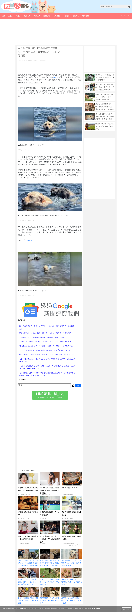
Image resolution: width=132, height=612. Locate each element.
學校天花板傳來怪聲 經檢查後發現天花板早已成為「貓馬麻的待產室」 (45, 350)
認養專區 (75, 16)
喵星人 (18, 16)
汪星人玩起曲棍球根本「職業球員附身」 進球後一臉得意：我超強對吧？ (46, 333)
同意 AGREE (126, 609)
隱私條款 (22, 608)
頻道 (121, 16)
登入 (125, 16)
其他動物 (66, 16)
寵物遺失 (85, 16)
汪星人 (10, 16)
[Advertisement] (66, 32)
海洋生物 (56, 16)
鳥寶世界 (37, 16)
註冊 (129, 16)
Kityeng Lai (35, 60)
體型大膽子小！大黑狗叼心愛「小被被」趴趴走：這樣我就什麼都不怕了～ (46, 354)
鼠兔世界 (27, 16)
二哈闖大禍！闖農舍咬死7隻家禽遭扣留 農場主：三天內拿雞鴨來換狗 (45, 341)
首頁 (3, 16)
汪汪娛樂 (43, 60)
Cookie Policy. (95, 608)
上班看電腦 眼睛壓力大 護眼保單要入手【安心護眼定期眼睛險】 (50, 490)
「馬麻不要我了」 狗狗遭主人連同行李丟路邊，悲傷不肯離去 (41, 337)
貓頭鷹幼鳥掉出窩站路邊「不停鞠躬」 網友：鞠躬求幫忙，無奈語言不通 (46, 346)
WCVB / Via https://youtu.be (26, 150)
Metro (55, 77)
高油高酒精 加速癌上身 (70, 488)
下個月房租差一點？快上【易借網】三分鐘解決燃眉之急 (50, 539)
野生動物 (46, 16)
